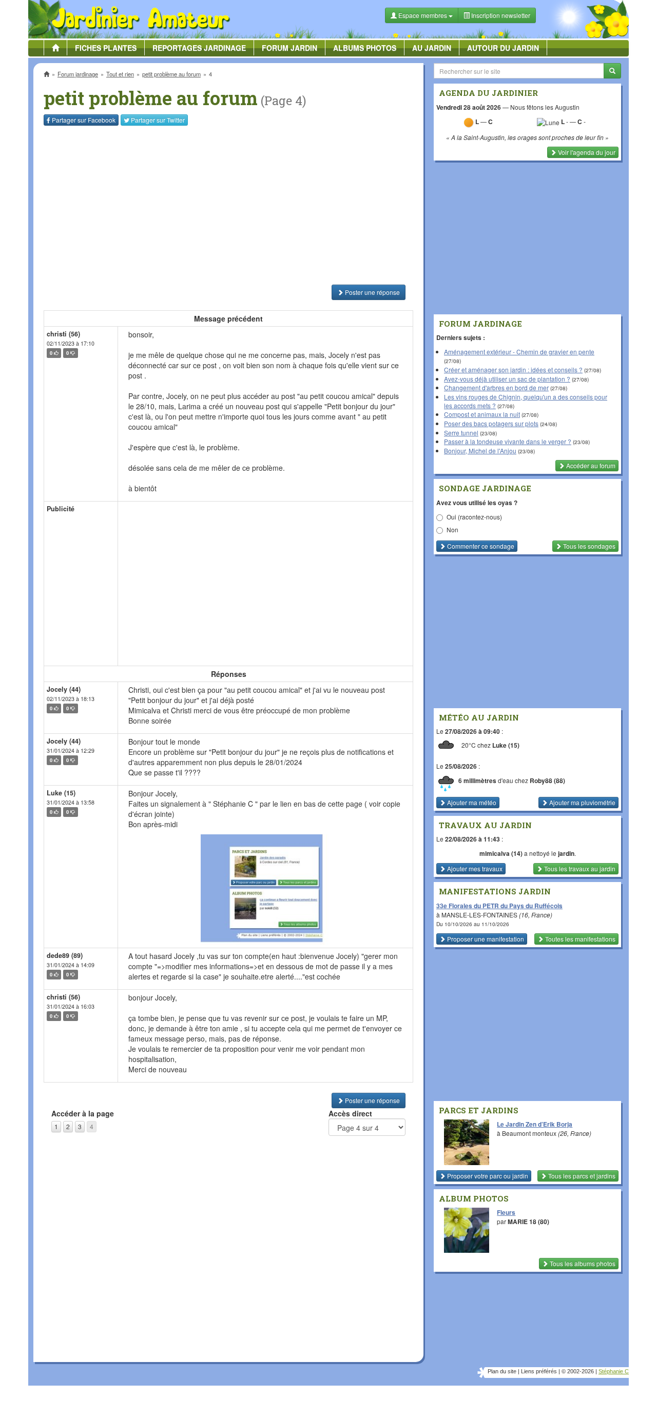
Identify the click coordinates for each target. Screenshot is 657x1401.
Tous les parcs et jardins (581, 1175)
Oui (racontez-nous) (474, 516)
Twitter (158, 119)
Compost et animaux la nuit (482, 414)
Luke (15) (61, 792)
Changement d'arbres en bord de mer (496, 387)
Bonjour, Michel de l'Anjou (480, 450)
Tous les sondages (588, 546)
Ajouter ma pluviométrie (581, 802)
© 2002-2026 (578, 1371)
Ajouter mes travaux (474, 868)
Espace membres (423, 15)
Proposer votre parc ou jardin (487, 1175)
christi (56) (63, 333)
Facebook (83, 119)
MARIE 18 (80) (528, 1221)
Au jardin (431, 48)
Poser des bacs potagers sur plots (491, 423)
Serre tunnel (461, 432)
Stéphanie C (613, 1371)
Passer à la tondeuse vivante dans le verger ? (507, 441)
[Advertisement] (230, 205)
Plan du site (502, 1371)
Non (452, 529)
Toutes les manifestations (579, 938)
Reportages (199, 48)
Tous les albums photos (581, 1263)
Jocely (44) (64, 689)
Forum (289, 48)
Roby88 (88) (547, 780)
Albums (364, 48)
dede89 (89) (65, 955)
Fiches (106, 48)
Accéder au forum (590, 465)
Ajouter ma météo (471, 802)
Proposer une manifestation (485, 938)
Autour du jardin (503, 48)
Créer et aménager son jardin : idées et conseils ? (513, 369)
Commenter (480, 546)
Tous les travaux (579, 868)
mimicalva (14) (501, 853)
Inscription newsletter (500, 15)
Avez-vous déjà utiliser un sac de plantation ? (507, 378)
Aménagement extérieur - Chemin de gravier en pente (519, 351)
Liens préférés (539, 1371)
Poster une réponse (371, 292)
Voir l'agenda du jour (585, 152)
